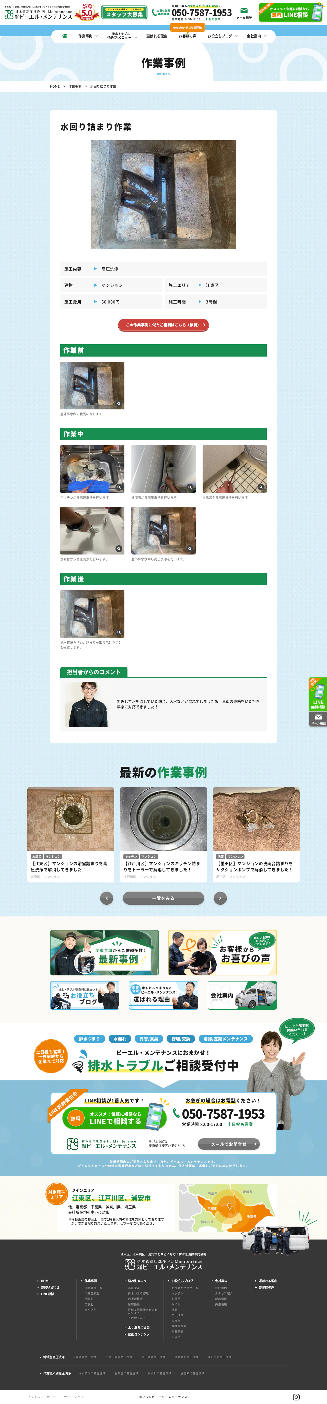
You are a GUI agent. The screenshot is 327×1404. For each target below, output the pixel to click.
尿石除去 (134, 1304)
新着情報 (221, 1299)
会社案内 (221, 1288)
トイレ (176, 1304)
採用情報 (221, 1304)
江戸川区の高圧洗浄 (119, 1357)
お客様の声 (266, 1287)
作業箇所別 (92, 1293)
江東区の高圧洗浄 (85, 1357)
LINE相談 (47, 1294)
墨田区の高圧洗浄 (154, 1357)
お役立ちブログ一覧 (185, 1288)
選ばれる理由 (268, 1281)
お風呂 (176, 1299)
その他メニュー (138, 1318)
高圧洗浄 (134, 1288)
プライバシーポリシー (43, 1397)
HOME (46, 1281)
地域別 (89, 1299)
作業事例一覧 (93, 1288)
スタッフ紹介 (224, 1293)
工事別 (89, 1304)
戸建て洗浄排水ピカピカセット (143, 1311)
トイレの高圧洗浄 (160, 1373)
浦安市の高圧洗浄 (220, 1357)
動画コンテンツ (138, 1334)
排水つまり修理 (138, 1293)
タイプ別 (91, 1310)
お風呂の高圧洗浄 (127, 1373)
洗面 (175, 1310)
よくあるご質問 (138, 1328)
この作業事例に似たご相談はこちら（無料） (163, 324)
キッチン (178, 1293)
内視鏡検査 (135, 1299)
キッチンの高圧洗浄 (92, 1373)
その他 (176, 1337)
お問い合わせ (50, 1287)
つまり (176, 1321)
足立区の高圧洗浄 (186, 1357)
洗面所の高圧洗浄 (193, 1373)
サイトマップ (74, 1397)
